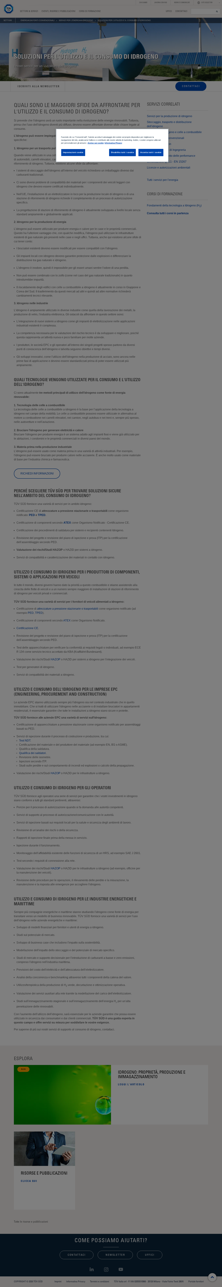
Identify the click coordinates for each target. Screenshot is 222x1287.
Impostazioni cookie (73, 152)
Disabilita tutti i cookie (122, 152)
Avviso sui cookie (96, 143)
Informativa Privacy (113, 143)
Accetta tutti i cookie (150, 152)
